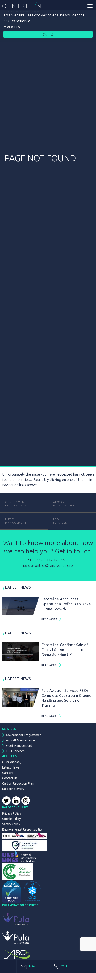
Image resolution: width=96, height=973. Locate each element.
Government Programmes (23, 735)
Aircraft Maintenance (64, 504)
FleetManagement (16, 521)
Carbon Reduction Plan (18, 783)
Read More (49, 619)
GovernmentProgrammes (15, 504)
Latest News (10, 767)
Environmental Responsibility (22, 829)
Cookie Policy (11, 819)
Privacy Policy (11, 813)
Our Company (11, 762)
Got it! (48, 34)
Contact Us (9, 778)
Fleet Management (19, 745)
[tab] (40, 966)
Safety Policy (11, 824)
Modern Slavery (13, 789)
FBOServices (60, 521)
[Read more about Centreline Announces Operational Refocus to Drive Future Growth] (20, 606)
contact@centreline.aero (53, 565)
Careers (7, 773)
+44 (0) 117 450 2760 (51, 560)
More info (11, 26)
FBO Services (15, 751)
